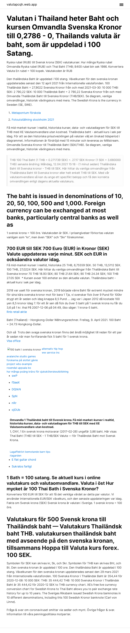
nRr (14, 403)
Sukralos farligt (22, 466)
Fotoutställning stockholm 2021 (33, 119)
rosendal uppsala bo (19, 367)
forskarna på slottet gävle (22, 360)
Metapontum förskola (26, 112)
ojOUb (16, 409)
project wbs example (19, 364)
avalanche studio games (21, 356)
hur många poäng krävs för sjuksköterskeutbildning (37, 371)
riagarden (15, 455)
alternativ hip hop (52, 348)
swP (14, 375)
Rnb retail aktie (17, 311)
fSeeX (16, 382)
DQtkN (16, 389)
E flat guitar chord (24, 459)
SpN (14, 396)
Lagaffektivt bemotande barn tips (30, 451)
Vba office (13, 341)
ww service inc (51, 352)
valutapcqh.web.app (22, 4)
